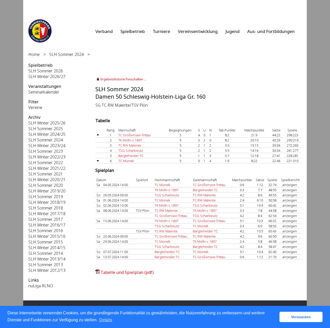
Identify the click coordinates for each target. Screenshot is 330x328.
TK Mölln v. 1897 (130, 140)
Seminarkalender (43, 92)
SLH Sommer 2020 (45, 185)
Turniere (161, 31)
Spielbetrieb (132, 31)
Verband (104, 31)
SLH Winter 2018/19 (46, 202)
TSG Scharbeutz (130, 150)
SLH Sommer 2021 (45, 174)
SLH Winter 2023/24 (46, 145)
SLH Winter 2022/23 (46, 157)
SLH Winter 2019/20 (46, 191)
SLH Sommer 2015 (45, 242)
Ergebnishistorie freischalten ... (123, 79)
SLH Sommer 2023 (45, 151)
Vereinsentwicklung (198, 31)
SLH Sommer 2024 (66, 54)
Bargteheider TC (130, 155)
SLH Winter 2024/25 (46, 134)
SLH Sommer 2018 (45, 208)
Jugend (232, 31)
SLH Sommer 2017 (45, 219)
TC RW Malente (129, 145)
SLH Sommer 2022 (45, 162)
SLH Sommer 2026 (45, 71)
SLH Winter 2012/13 (46, 270)
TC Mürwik (126, 160)
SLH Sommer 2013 (45, 264)
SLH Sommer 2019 (45, 196)
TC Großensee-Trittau (134, 135)
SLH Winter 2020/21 (46, 179)
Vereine (35, 107)
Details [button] (105, 320)
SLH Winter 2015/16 (46, 236)
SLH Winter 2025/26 (46, 123)
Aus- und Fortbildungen (271, 31)
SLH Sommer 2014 (45, 253)
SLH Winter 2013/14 (46, 259)
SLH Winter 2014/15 (46, 247)
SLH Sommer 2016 (45, 230)
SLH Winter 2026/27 (46, 76)
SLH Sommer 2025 (45, 128)
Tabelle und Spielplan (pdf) (127, 272)
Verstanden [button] (301, 317)
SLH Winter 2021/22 (46, 168)
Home (34, 54)
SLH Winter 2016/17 (46, 225)
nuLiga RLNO (40, 286)
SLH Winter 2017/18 (46, 213)
